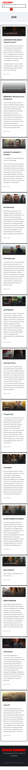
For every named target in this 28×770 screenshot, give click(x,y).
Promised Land (9, 258)
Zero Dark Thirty (9, 363)
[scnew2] (7, 2)
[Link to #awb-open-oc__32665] (11, 9)
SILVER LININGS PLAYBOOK (13, 519)
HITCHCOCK (8, 652)
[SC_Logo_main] (14, 749)
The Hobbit (7, 467)
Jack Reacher (8, 310)
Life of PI (6, 705)
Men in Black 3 (8, 570)
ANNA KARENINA (9, 601)
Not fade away (8, 207)
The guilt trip (8, 414)
